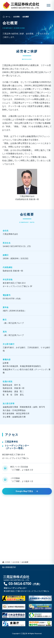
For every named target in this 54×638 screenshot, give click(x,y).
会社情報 (16, 17)
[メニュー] (48, 5)
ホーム (8, 17)
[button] (23, 584)
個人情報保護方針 (9, 567)
